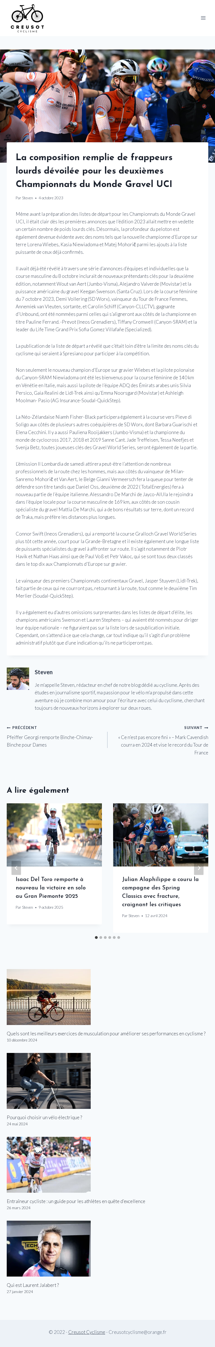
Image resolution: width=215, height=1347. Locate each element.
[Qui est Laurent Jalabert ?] (107, 1249)
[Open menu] (203, 18)
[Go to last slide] (16, 868)
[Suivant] (199, 868)
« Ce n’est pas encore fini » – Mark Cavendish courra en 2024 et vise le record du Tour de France (163, 740)
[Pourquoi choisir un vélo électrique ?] (107, 1081)
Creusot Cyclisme (86, 1332)
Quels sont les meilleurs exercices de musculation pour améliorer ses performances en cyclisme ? (106, 1033)
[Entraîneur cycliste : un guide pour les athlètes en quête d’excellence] (107, 1165)
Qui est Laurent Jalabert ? (33, 1285)
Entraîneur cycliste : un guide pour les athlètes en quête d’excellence (76, 1201)
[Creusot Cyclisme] (28, 18)
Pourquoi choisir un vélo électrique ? (44, 1117)
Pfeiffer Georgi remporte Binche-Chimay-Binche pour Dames (50, 736)
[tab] (96, 937)
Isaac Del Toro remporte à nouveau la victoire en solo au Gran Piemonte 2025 (51, 888)
